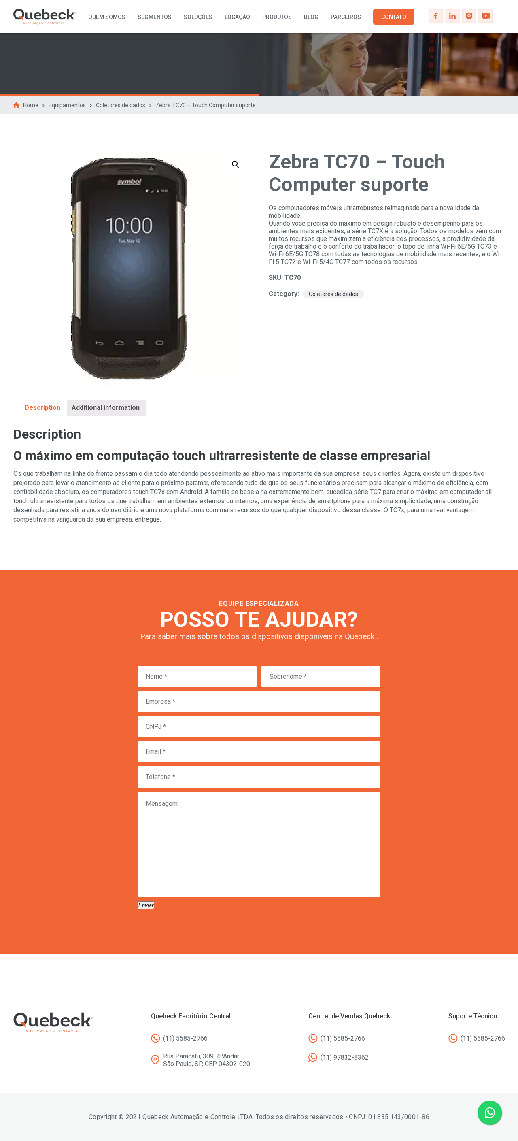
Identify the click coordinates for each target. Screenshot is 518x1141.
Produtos (277, 17)
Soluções (198, 17)
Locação (237, 17)
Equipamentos (67, 105)
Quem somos (106, 17)
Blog (311, 17)
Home (30, 105)
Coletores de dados (120, 105)
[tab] (42, 408)
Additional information (106, 407)
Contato (393, 17)
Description (42, 407)
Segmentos (155, 17)
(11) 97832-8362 (345, 1057)
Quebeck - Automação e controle (44, 16)
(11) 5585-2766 (185, 1038)
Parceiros (346, 17)
